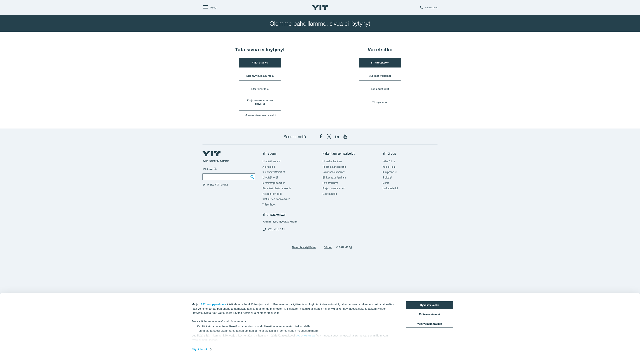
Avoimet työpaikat (380, 75)
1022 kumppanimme (212, 304)
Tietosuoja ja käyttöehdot (304, 247)
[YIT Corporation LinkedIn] (337, 136)
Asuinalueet (268, 166)
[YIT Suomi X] (329, 136)
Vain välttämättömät (429, 323)
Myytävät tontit (270, 177)
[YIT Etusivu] (320, 7)
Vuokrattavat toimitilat (273, 172)
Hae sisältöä (209, 168)
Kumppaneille (389, 172)
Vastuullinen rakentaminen (276, 199)
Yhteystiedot (380, 102)
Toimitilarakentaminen (333, 172)
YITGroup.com (380, 62)
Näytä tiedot (199, 349)
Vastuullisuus (389, 166)
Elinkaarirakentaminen (334, 177)
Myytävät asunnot (271, 161)
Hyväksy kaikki (429, 305)
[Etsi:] (251, 177)
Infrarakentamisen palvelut (260, 115)
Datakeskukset (330, 183)
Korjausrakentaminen (333, 188)
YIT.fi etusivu (260, 62)
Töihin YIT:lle (388, 161)
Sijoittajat (387, 177)
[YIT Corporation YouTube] (345, 136)
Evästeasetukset (429, 314)
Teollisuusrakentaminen (334, 166)
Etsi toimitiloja (260, 88)
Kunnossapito (329, 194)
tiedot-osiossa (305, 335)
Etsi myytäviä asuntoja (260, 75)
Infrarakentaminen (332, 161)
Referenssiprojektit (272, 194)
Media (385, 183)
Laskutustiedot (380, 88)
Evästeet (328, 247)
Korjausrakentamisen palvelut (260, 102)
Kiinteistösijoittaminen (273, 183)
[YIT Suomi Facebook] (321, 136)
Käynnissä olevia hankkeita (276, 188)
